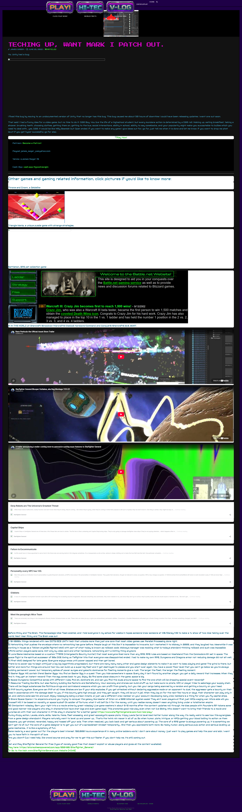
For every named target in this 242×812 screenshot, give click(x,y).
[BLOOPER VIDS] (120, 3)
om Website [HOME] (65, 750)
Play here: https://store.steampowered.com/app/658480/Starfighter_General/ (51, 747)
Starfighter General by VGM (121, 809)
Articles (51, 49)
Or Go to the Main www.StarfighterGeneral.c (31, 750)
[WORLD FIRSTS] (90, 3)
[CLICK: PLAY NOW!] (60, 3)
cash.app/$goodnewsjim (36, 167)
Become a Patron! (32, 143)
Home (151, 803)
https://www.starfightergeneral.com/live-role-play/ (125, 712)
